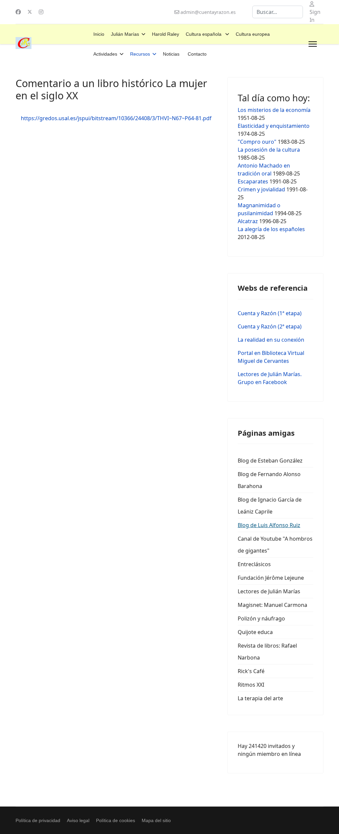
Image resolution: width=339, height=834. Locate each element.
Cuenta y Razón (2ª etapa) (270, 326)
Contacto (197, 54)
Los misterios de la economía (274, 110)
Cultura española (204, 34)
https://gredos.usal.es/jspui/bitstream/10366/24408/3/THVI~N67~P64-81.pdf (116, 118)
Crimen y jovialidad (261, 189)
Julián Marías (125, 34)
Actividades (105, 54)
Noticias (171, 54)
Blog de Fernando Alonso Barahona (269, 480)
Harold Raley (165, 34)
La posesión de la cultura (269, 149)
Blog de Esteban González (270, 460)
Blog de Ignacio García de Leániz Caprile (270, 505)
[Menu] (313, 44)
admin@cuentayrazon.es (208, 12)
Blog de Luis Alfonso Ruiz (269, 525)
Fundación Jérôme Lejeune (271, 577)
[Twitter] (29, 12)
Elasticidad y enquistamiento (274, 125)
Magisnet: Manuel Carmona (272, 605)
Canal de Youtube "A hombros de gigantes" (275, 544)
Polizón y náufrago (261, 618)
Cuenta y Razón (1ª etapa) (270, 313)
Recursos (140, 54)
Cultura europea (253, 34)
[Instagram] (41, 12)
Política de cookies (115, 820)
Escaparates (253, 181)
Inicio (98, 34)
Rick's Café (251, 671)
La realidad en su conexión (271, 339)
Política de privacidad (38, 820)
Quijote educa (255, 632)
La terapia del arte (260, 698)
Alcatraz (248, 221)
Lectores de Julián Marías (269, 591)
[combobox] (277, 12)
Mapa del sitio (156, 820)
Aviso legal (78, 820)
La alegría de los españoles (271, 229)
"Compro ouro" (257, 141)
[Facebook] (18, 12)
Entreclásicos (254, 564)
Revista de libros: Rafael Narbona (267, 651)
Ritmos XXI (251, 684)
